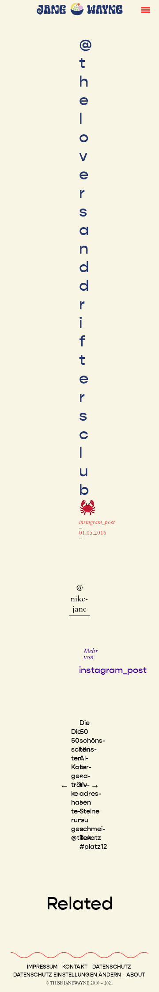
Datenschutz (111, 967)
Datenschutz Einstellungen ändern (67, 975)
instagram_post (97, 522)
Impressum (42, 967)
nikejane (79, 605)
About (135, 975)
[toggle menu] (146, 9)
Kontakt (74, 967)
